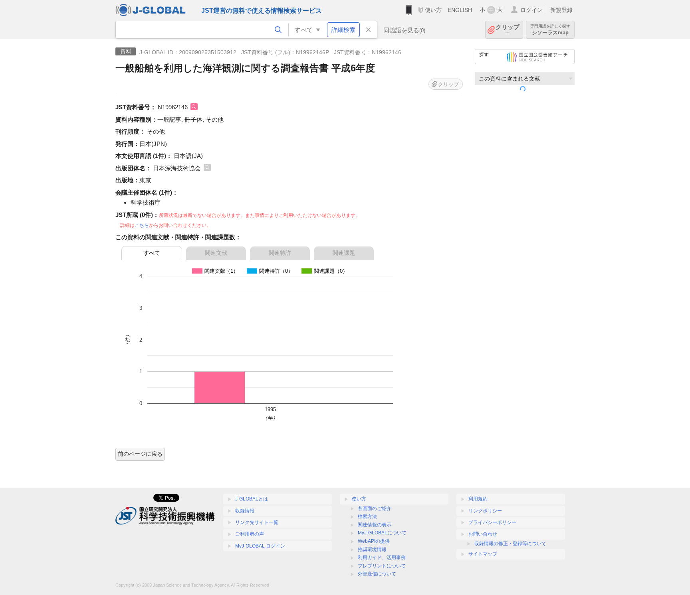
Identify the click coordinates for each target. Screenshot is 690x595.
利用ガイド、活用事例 (382, 557)
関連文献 (216, 253)
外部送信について (377, 574)
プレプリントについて (382, 566)
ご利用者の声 (249, 534)
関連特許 (280, 253)
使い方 (433, 10)
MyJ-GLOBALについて (382, 533)
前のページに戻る (140, 454)
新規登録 (561, 10)
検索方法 (367, 516)
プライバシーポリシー (492, 522)
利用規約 (478, 499)
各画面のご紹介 (374, 508)
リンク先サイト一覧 (256, 522)
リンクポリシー (485, 511)
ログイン (531, 10)
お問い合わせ (482, 534)
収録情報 (244, 511)
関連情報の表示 (374, 525)
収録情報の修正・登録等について (510, 543)
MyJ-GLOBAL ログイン (260, 546)
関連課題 (344, 253)
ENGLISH (460, 10)
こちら (142, 225)
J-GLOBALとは (251, 499)
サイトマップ (482, 554)
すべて (151, 253)
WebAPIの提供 (374, 541)
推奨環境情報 (372, 549)
